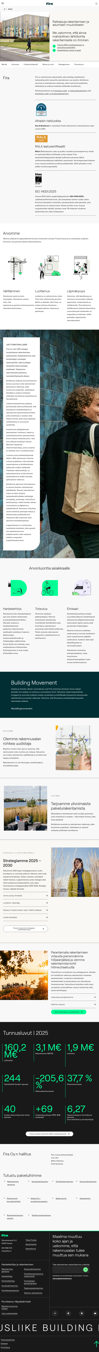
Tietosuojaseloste (8, 1340)
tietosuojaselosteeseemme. (62, 1278)
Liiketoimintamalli (31, 64)
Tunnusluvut (79, 64)
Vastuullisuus (31, 1249)
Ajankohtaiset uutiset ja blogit (69, 50)
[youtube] (95, 1313)
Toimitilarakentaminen (64, 1181)
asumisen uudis (61, 91)
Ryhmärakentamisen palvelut (15, 1217)
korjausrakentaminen (78, 91)
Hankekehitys (85, 1198)
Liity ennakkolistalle (9, 1313)
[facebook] (81, 1313)
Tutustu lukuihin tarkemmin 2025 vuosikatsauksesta (48, 1134)
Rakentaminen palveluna (13, 1183)
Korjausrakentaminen (88, 1181)
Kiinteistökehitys (8, 1281)
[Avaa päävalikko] (3, 3)
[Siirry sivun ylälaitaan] (96, 1344)
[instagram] (55, 1313)
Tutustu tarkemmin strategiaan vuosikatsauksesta (24, 929)
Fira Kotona (5, 1347)
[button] (25, 895)
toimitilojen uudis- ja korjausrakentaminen (51, 94)
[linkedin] (68, 1313)
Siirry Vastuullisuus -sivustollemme (67, 1012)
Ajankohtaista (31, 1244)
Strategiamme (64, 64)
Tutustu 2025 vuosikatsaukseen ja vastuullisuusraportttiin (70, 46)
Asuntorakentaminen (40, 1181)
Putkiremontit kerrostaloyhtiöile (13, 1200)
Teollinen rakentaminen (33, 1293)
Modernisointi (61, 1198)
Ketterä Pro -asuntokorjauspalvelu (39, 1200)
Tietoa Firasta (31, 1240)
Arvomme (15, 64)
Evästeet (4, 1343)
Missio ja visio (48, 64)
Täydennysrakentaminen (41, 1215)
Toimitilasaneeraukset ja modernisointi (33, 1275)
